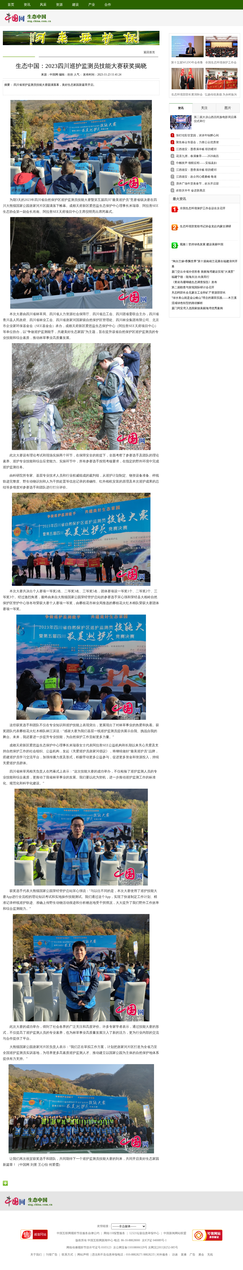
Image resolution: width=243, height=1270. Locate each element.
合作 (107, 4)
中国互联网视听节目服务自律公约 (78, 1233)
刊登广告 (51, 1254)
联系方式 (67, 1254)
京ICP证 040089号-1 (154, 1240)
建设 (75, 4)
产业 (91, 4)
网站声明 (83, 1254)
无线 (210, 1254)
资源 (59, 4)
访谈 (175, 1254)
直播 (184, 1254)
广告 (192, 1254)
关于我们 (36, 1254)
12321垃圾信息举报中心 (144, 1233)
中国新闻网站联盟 (175, 1233)
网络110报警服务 (114, 1233)
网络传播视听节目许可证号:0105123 (88, 1247)
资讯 (27, 4)
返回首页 (149, 52)
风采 (43, 4)
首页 (11, 4)
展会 (201, 1254)
